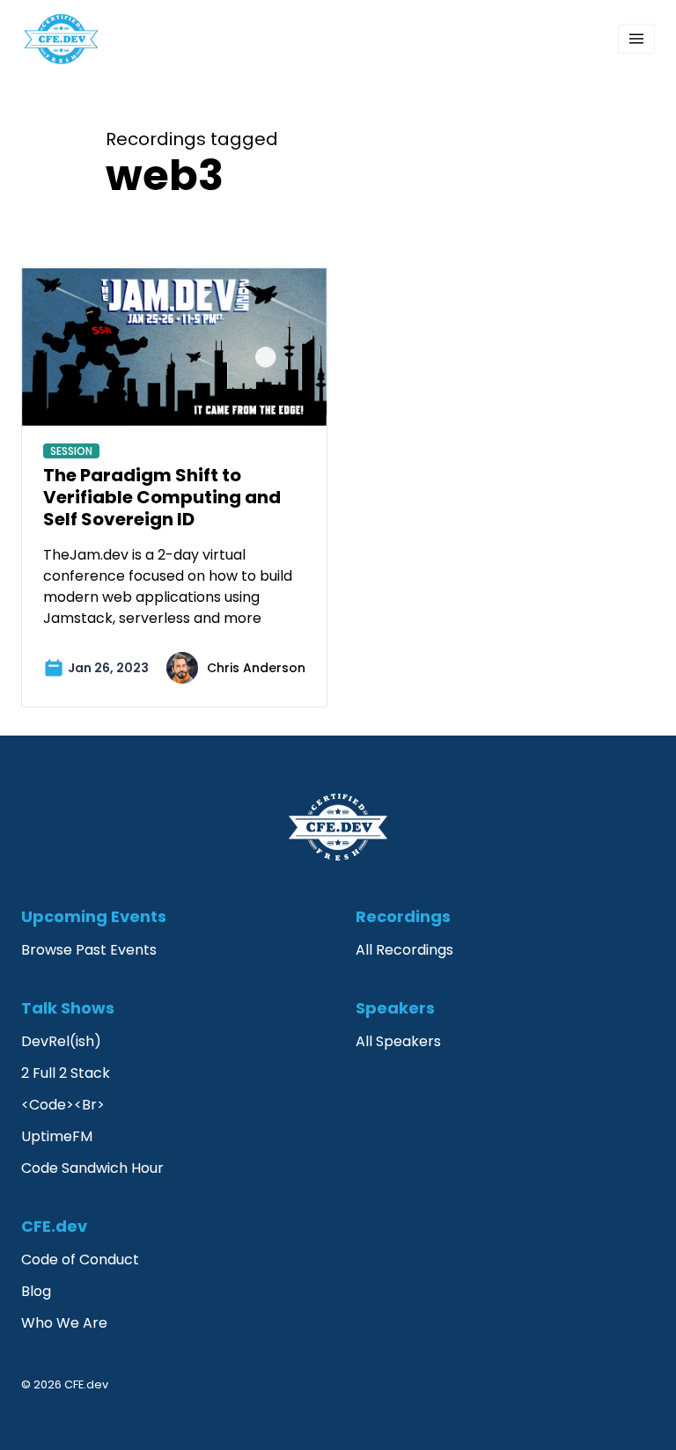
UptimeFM (56, 1136)
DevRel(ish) (61, 1041)
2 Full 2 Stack (65, 1073)
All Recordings (404, 950)
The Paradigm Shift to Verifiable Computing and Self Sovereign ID (162, 497)
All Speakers (398, 1041)
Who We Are (64, 1323)
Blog (36, 1291)
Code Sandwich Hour (92, 1168)
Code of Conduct (80, 1259)
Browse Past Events (89, 950)
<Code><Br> (63, 1105)
